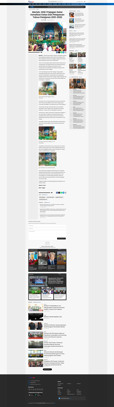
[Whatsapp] (33, 389)
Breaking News (42, 197)
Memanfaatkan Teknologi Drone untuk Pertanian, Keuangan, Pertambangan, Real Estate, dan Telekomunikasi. (79, 21)
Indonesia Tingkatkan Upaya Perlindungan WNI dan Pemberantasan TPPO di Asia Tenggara (33, 270)
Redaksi (43, 20)
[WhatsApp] (61, 52)
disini (70, 398)
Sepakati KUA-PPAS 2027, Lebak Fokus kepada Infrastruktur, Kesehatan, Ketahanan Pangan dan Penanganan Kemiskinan (56, 281)
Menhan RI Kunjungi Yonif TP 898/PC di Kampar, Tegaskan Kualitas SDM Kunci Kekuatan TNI (52, 205)
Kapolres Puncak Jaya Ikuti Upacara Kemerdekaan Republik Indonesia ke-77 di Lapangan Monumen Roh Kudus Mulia (52, 215)
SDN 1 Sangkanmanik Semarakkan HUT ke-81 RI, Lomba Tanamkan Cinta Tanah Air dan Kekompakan (79, 110)
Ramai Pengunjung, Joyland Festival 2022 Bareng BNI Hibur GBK (79, 14)
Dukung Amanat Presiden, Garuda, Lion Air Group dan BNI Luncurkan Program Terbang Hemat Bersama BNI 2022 (80, 27)
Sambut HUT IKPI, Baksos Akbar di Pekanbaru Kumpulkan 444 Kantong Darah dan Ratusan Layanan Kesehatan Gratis (55, 336)
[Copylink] (65, 52)
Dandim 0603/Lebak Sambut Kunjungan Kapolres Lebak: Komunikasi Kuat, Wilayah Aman (79, 92)
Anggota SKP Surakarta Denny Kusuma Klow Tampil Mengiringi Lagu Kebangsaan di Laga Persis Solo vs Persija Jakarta (77, 46)
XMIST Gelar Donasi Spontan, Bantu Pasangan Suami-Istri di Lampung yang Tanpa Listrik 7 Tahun (76, 34)
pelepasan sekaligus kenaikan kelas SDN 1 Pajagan (60, 197)
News (38, 9)
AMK (55, 403)
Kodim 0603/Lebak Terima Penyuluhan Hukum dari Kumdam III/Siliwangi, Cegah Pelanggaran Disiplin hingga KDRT (79, 99)
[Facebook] (57, 52)
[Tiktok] (42, 389)
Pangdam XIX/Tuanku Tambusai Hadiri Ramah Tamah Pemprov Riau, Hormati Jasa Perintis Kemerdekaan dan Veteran (78, 122)
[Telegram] (63, 52)
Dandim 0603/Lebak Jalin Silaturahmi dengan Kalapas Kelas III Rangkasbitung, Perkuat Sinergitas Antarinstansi (73, 74)
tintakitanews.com (43, 199)
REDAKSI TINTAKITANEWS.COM (53, 317)
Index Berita (47, 369)
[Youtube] (40, 389)
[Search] (49, 1)
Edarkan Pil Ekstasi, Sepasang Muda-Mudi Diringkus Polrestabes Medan (55, 326)
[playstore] (38, 395)
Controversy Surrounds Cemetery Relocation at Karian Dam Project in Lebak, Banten (42, 268)
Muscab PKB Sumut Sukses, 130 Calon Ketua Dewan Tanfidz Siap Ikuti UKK (35, 296)
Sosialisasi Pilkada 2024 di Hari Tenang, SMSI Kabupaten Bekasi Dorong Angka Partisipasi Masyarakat (60, 297)
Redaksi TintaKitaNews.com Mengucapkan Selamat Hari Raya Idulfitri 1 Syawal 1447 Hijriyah (54, 307)
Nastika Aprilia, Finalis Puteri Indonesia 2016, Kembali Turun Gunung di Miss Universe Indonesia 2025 (77, 40)
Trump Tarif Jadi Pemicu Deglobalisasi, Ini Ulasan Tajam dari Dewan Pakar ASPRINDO (52, 268)
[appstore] (31, 395)
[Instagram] (38, 389)
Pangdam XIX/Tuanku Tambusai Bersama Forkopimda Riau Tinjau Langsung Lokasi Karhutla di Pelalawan (54, 363)
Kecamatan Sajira (50, 197)
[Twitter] (59, 52)
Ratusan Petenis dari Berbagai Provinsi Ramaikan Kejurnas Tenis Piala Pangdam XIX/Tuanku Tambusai (54, 354)
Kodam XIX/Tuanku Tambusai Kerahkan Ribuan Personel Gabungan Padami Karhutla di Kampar (52, 6)
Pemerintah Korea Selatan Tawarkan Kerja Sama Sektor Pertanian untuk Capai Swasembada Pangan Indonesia (61, 268)
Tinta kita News (31, 9)
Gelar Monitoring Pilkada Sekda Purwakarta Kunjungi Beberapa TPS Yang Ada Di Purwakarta (47, 297)
